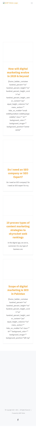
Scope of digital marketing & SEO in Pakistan (18, 269)
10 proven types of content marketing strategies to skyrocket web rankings (18, 206)
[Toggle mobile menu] (32, 3)
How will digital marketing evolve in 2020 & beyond (18, 52)
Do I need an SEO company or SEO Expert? (18, 151)
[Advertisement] (18, 384)
